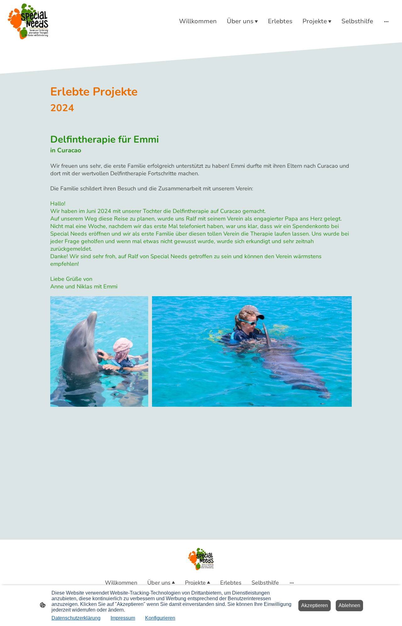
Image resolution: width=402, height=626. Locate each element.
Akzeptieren (314, 605)
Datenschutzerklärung (76, 618)
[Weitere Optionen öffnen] (386, 21)
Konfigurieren (160, 618)
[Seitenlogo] (28, 21)
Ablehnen (349, 605)
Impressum (123, 618)
